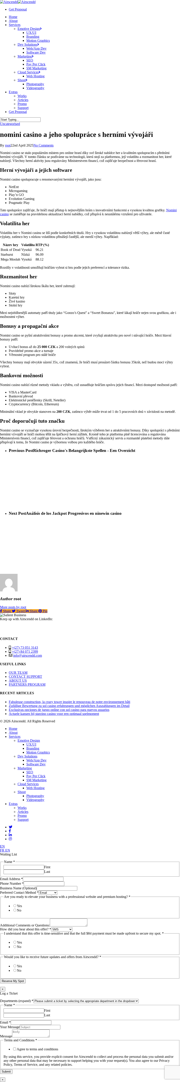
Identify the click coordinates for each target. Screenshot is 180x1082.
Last (47, 872)
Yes (19, 906)
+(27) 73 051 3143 (25, 647)
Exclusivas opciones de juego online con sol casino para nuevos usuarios (59, 710)
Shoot (22, 792)
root (8, 145)
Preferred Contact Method (19, 892)
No (19, 910)
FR (2, 850)
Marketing (25, 768)
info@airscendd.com (27, 655)
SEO (29, 772)
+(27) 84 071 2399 (25, 651)
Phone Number (12, 883)
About (13, 732)
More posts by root (13, 607)
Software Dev (36, 764)
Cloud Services (28, 784)
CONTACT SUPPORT (25, 676)
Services (14, 736)
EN (2, 846)
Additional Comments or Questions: (25, 925)
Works (22, 808)
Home (13, 728)
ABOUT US (18, 680)
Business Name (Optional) (18, 888)
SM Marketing (36, 780)
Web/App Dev (36, 760)
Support (23, 819)
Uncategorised (10, 124)
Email (5, 1022)
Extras (13, 804)
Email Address (11, 879)
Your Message (10, 1027)
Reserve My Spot (13, 981)
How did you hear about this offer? (25, 929)
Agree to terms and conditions (37, 1049)
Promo (22, 815)
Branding (32, 748)
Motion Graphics (38, 752)
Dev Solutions (27, 756)
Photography (35, 796)
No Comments (43, 145)
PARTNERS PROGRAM (27, 684)
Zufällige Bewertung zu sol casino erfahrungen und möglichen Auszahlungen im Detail (69, 706)
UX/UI (31, 744)
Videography (35, 800)
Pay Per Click (35, 776)
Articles (23, 812)
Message (6, 1036)
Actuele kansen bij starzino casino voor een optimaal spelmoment (54, 714)
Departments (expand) (16, 1001)
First (47, 867)
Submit (6, 1071)
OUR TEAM (18, 672)
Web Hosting (35, 788)
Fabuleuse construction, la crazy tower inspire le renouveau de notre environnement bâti (69, 702)
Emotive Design (29, 740)
